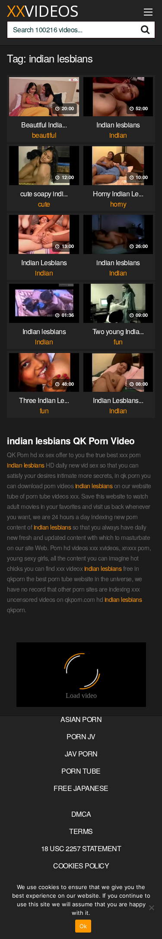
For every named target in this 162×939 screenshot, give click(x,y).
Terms (81, 831)
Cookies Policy (81, 866)
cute (44, 204)
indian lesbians (25, 465)
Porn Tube (81, 771)
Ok (83, 926)
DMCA (81, 814)
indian (118, 135)
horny (118, 204)
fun (118, 342)
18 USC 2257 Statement (81, 848)
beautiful (44, 135)
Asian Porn (81, 719)
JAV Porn (81, 754)
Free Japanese (81, 788)
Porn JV (81, 736)
